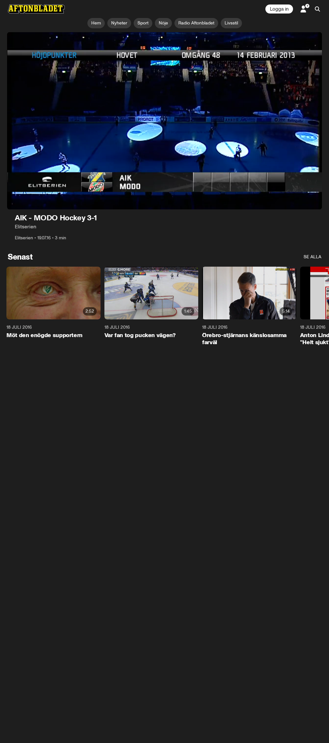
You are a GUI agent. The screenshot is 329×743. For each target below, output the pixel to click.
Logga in (279, 9)
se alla (312, 257)
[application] (164, 120)
